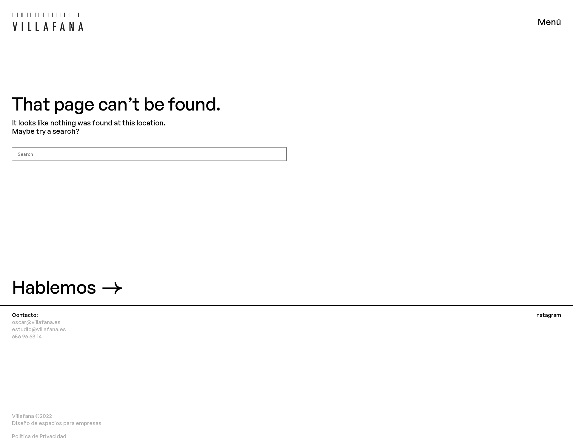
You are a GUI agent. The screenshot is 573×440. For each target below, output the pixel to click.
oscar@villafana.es (36, 322)
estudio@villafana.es (39, 329)
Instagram (548, 315)
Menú (549, 21)
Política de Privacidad (39, 436)
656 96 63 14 (27, 336)
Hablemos (54, 287)
